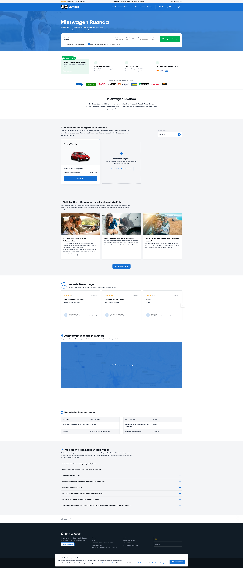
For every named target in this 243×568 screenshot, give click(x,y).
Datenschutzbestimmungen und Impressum (104, 547)
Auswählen (80, 178)
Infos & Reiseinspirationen (120, 7)
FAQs (93, 540)
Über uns (94, 538)
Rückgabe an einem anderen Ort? (75, 44)
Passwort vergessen (129, 540)
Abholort (66, 38)
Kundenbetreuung (146, 7)
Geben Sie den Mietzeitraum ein (121, 169)
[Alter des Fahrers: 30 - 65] (89, 44)
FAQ (136, 7)
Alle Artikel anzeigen (121, 266)
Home (65, 519)
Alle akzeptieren (177, 562)
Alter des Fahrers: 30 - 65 (98, 44)
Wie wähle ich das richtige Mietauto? (102, 543)
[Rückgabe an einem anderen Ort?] (64, 44)
